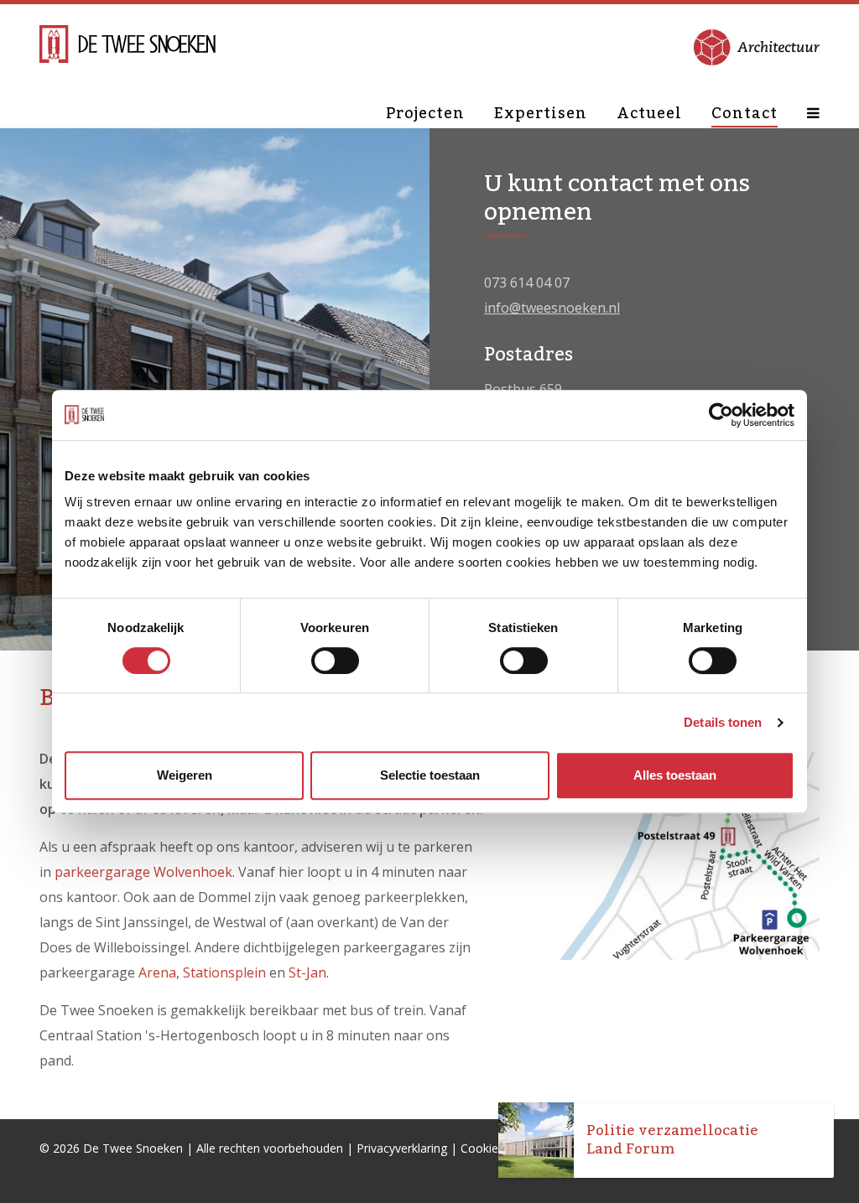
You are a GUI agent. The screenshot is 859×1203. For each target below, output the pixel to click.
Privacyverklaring (402, 1148)
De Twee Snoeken (133, 1148)
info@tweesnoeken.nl (552, 307)
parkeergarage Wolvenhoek (143, 872)
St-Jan (307, 972)
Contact (744, 113)
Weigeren (184, 775)
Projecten (425, 113)
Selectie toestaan (430, 775)
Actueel (649, 113)
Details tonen (723, 722)
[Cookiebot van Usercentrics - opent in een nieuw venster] (721, 415)
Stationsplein (224, 972)
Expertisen (540, 113)
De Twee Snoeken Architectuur (127, 46)
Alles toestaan (674, 775)
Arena (157, 972)
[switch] (335, 660)
